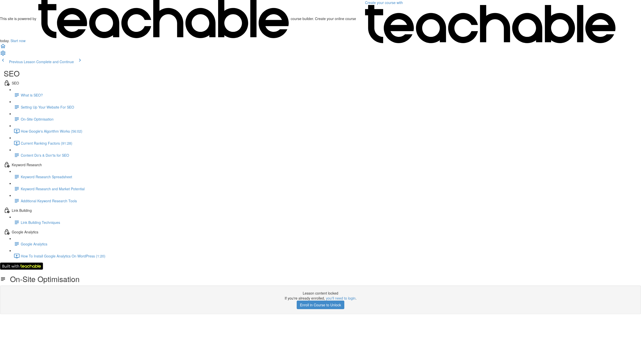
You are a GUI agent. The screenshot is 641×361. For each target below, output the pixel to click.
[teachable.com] (163, 18)
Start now (18, 40)
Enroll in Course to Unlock (320, 304)
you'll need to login (341, 298)
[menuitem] (3, 54)
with (384, 2)
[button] (3, 47)
